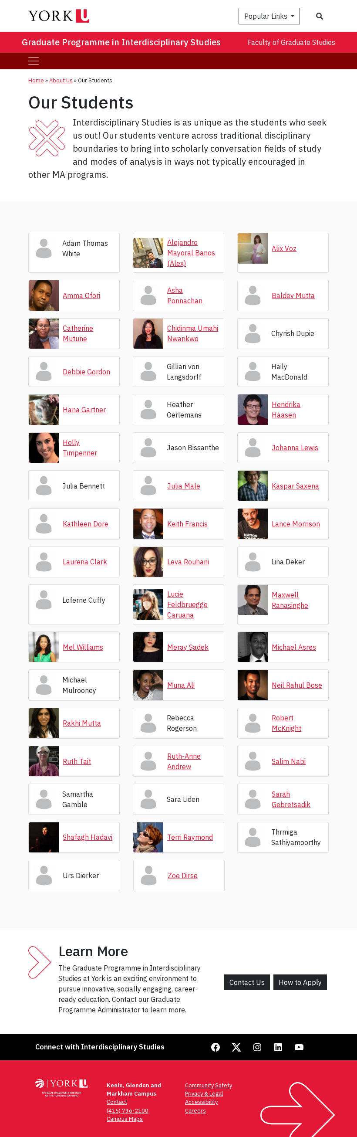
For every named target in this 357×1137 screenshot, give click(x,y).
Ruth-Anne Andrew (184, 761)
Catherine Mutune (78, 333)
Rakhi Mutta (82, 723)
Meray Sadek (188, 647)
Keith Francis (187, 523)
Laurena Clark (85, 561)
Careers (195, 1110)
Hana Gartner (84, 409)
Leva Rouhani (188, 561)
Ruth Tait (77, 761)
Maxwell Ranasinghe (290, 600)
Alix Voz (284, 248)
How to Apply (300, 982)
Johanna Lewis (295, 447)
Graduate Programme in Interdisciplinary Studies (121, 42)
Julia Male (183, 486)
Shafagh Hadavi (87, 837)
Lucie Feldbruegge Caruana (187, 604)
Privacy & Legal (204, 1093)
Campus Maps (125, 1119)
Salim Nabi (289, 761)
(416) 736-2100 (127, 1110)
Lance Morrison (296, 523)
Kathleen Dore (85, 523)
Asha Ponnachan (184, 295)
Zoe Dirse (183, 875)
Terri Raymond (190, 837)
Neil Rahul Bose (297, 685)
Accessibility (201, 1102)
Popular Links (266, 16)
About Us (61, 80)
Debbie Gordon (86, 371)
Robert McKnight (286, 723)
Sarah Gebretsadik (291, 799)
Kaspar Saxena (295, 486)
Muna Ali (181, 685)
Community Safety (208, 1085)
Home (36, 80)
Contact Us (247, 982)
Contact (117, 1102)
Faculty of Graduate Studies (291, 42)
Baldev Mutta (293, 295)
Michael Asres (294, 647)
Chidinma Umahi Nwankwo (192, 333)
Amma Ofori (81, 295)
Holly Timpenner (80, 447)
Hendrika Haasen (286, 409)
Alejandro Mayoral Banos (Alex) (191, 253)
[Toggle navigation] (33, 61)
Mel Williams (83, 647)
